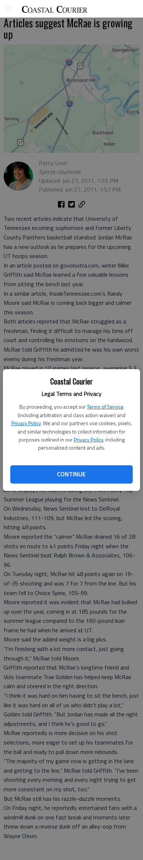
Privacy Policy (26, 423)
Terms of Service (105, 406)
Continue (71, 474)
